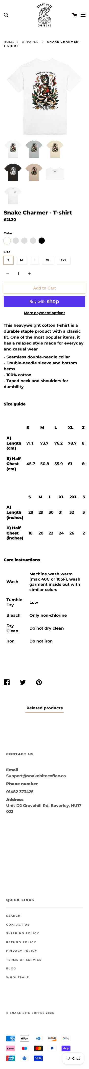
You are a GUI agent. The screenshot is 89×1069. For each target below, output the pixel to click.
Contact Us (18, 924)
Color (8, 233)
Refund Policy (21, 942)
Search (13, 915)
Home (9, 42)
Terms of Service (24, 960)
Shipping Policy (22, 933)
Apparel (30, 42)
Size (7, 252)
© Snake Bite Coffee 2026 (30, 1013)
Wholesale (17, 977)
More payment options (44, 313)
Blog (11, 968)
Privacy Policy (21, 951)
